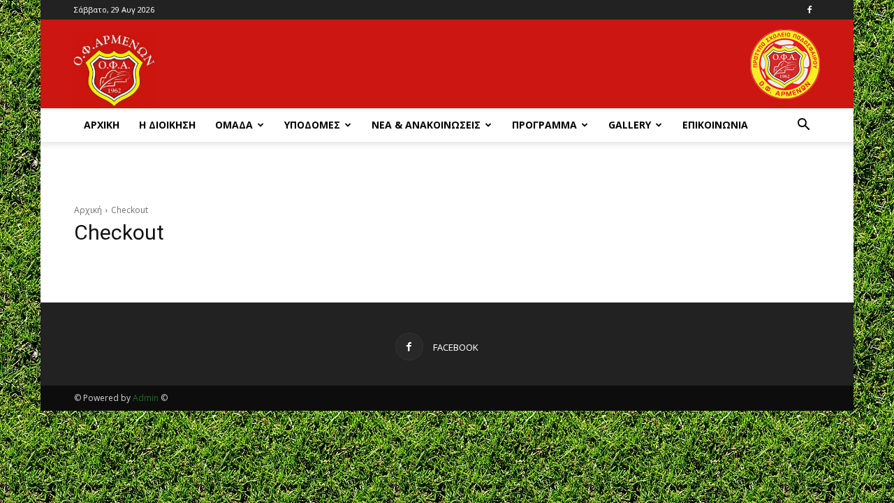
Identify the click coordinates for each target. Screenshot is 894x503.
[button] (803, 126)
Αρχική (88, 210)
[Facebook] (809, 10)
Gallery (629, 124)
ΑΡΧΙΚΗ (101, 124)
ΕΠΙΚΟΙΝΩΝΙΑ (715, 124)
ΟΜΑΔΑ (234, 124)
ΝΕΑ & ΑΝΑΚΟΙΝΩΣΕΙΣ (426, 124)
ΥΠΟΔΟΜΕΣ (312, 124)
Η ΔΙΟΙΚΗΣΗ (167, 124)
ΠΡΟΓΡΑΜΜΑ (544, 124)
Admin (146, 398)
